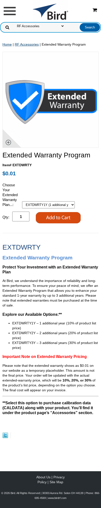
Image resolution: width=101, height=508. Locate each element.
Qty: (5, 217)
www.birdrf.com (57, 497)
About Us (43, 477)
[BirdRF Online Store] (50, 11)
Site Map (56, 482)
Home (7, 44)
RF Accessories (27, 44)
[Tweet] (5, 437)
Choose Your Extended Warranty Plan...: (10, 195)
